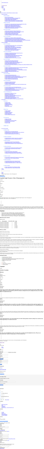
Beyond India (3, 99)
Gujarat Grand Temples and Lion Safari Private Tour (12, 56)
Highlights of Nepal (8, 103)
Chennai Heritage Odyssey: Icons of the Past (11, 151)
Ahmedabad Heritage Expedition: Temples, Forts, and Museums (14, 138)
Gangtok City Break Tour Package (10, 83)
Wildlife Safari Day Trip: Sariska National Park (11, 131)
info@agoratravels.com (5, 2)
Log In (8, 440)
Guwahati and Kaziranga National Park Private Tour (12, 90)
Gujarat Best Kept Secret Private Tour (10, 54)
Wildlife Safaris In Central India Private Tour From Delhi (13, 26)
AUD (4, 10)
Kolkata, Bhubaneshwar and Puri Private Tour (11, 78)
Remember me (3, 429)
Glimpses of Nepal (7, 102)
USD (2, 7)
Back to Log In (2, 448)
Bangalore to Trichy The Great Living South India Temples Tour (14, 41)
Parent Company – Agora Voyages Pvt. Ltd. (8, 407)
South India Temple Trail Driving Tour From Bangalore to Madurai (14, 38)
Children (1, 355)
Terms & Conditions (4, 415)
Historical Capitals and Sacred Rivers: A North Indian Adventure (14, 20)
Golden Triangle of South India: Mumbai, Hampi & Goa (12, 49)
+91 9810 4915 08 (4, 5)
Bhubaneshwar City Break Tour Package (10, 93)
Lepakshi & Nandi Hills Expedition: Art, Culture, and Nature (13, 162)
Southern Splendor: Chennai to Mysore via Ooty (11, 33)
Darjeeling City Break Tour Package (10, 82)
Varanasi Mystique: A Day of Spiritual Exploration (12, 158)
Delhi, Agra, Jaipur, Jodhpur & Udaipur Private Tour (12, 25)
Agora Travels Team (3, 369)
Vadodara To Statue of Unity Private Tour (10, 70)
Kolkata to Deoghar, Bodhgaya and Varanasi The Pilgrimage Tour (14, 77)
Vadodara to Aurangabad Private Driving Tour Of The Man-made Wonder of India (16, 67)
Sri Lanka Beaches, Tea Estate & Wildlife (10, 120)
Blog (2, 405)
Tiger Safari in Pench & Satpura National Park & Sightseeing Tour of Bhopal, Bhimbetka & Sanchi (18, 64)
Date (0, 349)
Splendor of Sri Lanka (8, 119)
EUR (4, 8)
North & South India (4, 14)
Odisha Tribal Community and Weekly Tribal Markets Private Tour (14, 98)
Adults (1, 353)
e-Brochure (3, 406)
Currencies (1, 419)
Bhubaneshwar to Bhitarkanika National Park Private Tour (13, 95)
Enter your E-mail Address (3, 381)
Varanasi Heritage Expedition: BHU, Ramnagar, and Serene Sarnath (14, 157)
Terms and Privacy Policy (11, 438)
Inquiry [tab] (3, 347)
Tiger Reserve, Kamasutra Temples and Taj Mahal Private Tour (13, 62)
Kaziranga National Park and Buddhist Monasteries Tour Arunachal (14, 89)
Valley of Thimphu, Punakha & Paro (10, 114)
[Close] (1, 424)
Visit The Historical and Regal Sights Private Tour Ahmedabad (13, 55)
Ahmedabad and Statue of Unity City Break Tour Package (13, 57)
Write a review (2, 342)
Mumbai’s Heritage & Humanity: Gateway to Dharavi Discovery (14, 143)
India (2, 173)
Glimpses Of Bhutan (8, 110)
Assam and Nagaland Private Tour (9, 88)
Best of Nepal (7, 105)
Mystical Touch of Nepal (8, 106)
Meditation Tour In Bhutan (8, 112)
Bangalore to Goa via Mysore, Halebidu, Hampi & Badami (13, 37)
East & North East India (5, 72)
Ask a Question (2, 374)
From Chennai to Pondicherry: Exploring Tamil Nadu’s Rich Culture (14, 31)
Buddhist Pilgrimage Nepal (9, 104)
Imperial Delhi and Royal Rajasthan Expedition (11, 18)
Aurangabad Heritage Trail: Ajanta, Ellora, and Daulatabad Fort (13, 45)
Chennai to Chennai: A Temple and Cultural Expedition (12, 32)
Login (2, 6)
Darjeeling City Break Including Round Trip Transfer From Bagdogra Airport (15, 84)
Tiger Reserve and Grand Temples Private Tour (11, 61)
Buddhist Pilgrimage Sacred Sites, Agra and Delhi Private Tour (13, 27)
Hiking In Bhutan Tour (8, 113)
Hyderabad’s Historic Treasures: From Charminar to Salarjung (13, 147)
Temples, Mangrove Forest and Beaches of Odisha (12, 97)
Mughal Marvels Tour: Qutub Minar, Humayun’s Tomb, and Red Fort (14, 132)
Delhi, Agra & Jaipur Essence (9, 17)
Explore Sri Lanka (7, 122)
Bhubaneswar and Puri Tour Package (10, 94)
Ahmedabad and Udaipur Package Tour (10, 53)
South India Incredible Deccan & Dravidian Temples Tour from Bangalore (15, 39)
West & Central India (4, 42)
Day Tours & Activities (5, 128)
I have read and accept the (8, 438)
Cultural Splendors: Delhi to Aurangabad (10, 19)
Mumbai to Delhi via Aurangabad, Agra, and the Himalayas (13, 47)
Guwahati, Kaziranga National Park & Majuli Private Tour (13, 87)
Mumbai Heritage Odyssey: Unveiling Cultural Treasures (13, 142)
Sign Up (3, 169)
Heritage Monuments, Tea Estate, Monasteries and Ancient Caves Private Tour (15, 76)
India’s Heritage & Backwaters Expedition (11, 48)
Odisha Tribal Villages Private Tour (10, 96)
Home (2, 172)
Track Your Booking (4, 414)
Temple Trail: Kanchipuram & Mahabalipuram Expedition (13, 152)
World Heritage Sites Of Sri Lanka (10, 121)
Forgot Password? (2, 430)
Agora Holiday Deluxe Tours (4, 421)
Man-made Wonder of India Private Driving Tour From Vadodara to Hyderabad (16, 69)
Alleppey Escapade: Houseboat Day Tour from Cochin (12, 133)
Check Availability (2, 176)
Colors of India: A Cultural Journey (10, 46)
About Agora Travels (4, 404)
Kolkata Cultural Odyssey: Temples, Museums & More (12, 167)
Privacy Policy (4, 413)
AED (4, 9)
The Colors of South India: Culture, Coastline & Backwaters (13, 34)
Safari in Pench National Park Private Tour (11, 63)
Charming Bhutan (7, 111)
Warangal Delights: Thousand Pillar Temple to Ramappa (12, 148)
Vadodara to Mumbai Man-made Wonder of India (12, 68)
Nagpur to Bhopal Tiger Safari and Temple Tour (11, 60)
